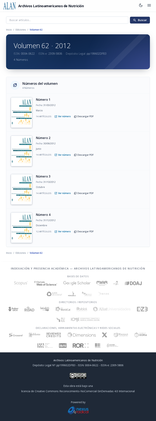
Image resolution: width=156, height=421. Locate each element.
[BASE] (103, 294)
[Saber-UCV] (13, 309)
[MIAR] (102, 283)
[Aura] (60, 319)
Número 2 (43, 138)
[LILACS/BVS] (54, 294)
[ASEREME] (113, 345)
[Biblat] (81, 309)
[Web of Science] (45, 283)
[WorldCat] (62, 309)
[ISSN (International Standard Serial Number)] (45, 345)
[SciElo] (115, 283)
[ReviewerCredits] (53, 335)
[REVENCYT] (87, 294)
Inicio (9, 29)
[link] (78, 112)
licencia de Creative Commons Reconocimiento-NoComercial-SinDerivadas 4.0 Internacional (78, 391)
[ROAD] (29, 309)
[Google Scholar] (77, 283)
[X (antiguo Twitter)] (104, 335)
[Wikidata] (97, 345)
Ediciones (21, 29)
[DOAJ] (133, 283)
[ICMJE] (85, 319)
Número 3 (43, 176)
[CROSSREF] (16, 335)
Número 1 (43, 99)
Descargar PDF (84, 116)
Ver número (62, 116)
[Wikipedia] (120, 335)
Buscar (140, 20)
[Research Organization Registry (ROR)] (81, 345)
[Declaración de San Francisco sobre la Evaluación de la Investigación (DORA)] (140, 335)
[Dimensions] (81, 335)
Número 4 (43, 215)
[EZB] (142, 309)
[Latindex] (44, 309)
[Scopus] (21, 283)
